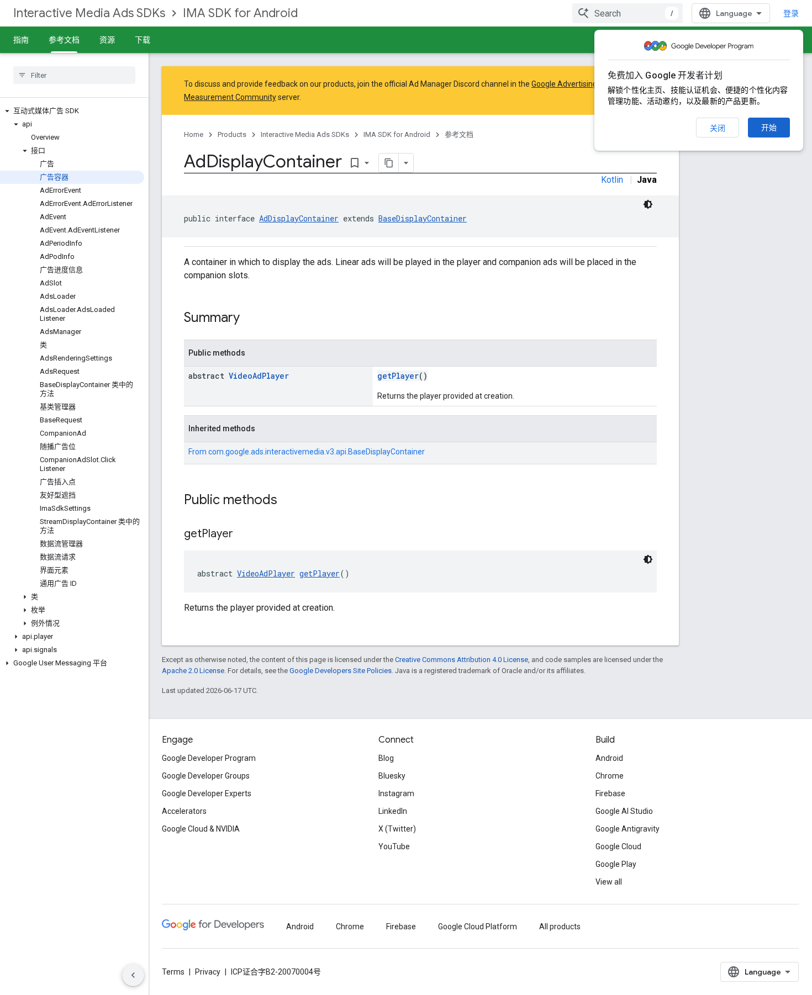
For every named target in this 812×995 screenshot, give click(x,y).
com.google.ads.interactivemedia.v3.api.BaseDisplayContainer (316, 451)
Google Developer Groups (206, 775)
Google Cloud (618, 846)
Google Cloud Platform (477, 926)
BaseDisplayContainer (422, 218)
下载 (142, 40)
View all (608, 881)
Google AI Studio (624, 811)
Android (609, 758)
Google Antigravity (627, 828)
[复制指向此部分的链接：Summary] (251, 318)
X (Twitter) (397, 828)
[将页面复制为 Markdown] (389, 163)
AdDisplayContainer (299, 218)
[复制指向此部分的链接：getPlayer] (244, 534)
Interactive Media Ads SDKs (89, 13)
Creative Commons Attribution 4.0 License (461, 659)
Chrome (609, 775)
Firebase (610, 793)
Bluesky (391, 775)
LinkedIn (392, 811)
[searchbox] (74, 75)
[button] (72, 111)
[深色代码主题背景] (648, 204)
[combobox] (627, 13)
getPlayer (398, 376)
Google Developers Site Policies (340, 670)
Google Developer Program (209, 758)
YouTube (394, 846)
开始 (769, 128)
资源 (107, 40)
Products (232, 134)
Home (193, 134)
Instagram (396, 793)
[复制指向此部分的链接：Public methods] (288, 500)
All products (560, 926)
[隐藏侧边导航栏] (133, 975)
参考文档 (64, 40)
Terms (173, 971)
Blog (386, 758)
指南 (21, 40)
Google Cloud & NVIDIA (201, 828)
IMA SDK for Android (240, 13)
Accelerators (184, 811)
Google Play (615, 864)
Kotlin (612, 179)
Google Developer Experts (206, 793)
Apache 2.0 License (193, 670)
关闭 (717, 128)
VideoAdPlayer (259, 376)
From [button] (306, 451)
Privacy (207, 971)
